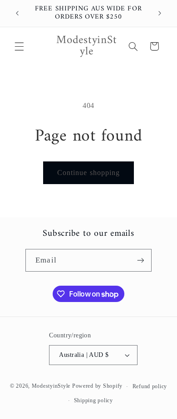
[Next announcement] (160, 13)
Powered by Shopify (97, 386)
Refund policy (150, 386)
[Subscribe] (140, 260)
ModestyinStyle (51, 386)
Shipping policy (93, 400)
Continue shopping (88, 172)
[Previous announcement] (17, 13)
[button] (19, 46)
